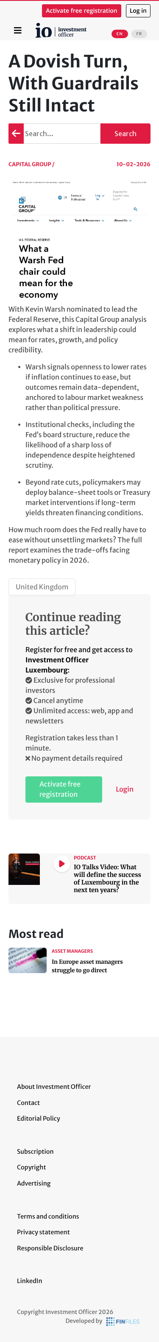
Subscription (35, 1151)
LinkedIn (29, 1281)
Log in (138, 11)
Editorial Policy (38, 1118)
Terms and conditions (48, 1216)
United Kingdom (42, 587)
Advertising (33, 1183)
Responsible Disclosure (50, 1248)
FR (139, 33)
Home (37, 26)
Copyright (31, 1167)
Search (125, 133)
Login (125, 789)
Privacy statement (43, 1232)
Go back (16, 133)
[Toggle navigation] (17, 30)
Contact (28, 1103)
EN (120, 33)
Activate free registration (81, 11)
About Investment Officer (54, 1087)
